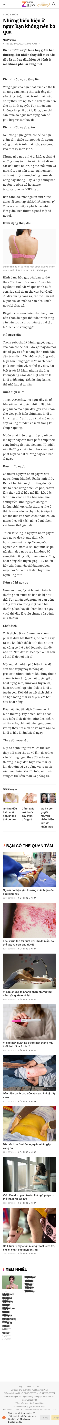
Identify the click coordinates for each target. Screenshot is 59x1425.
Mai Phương (9, 40)
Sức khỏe (10, 14)
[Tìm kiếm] (54, 4)
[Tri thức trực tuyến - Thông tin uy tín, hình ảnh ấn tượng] (35, 4)
